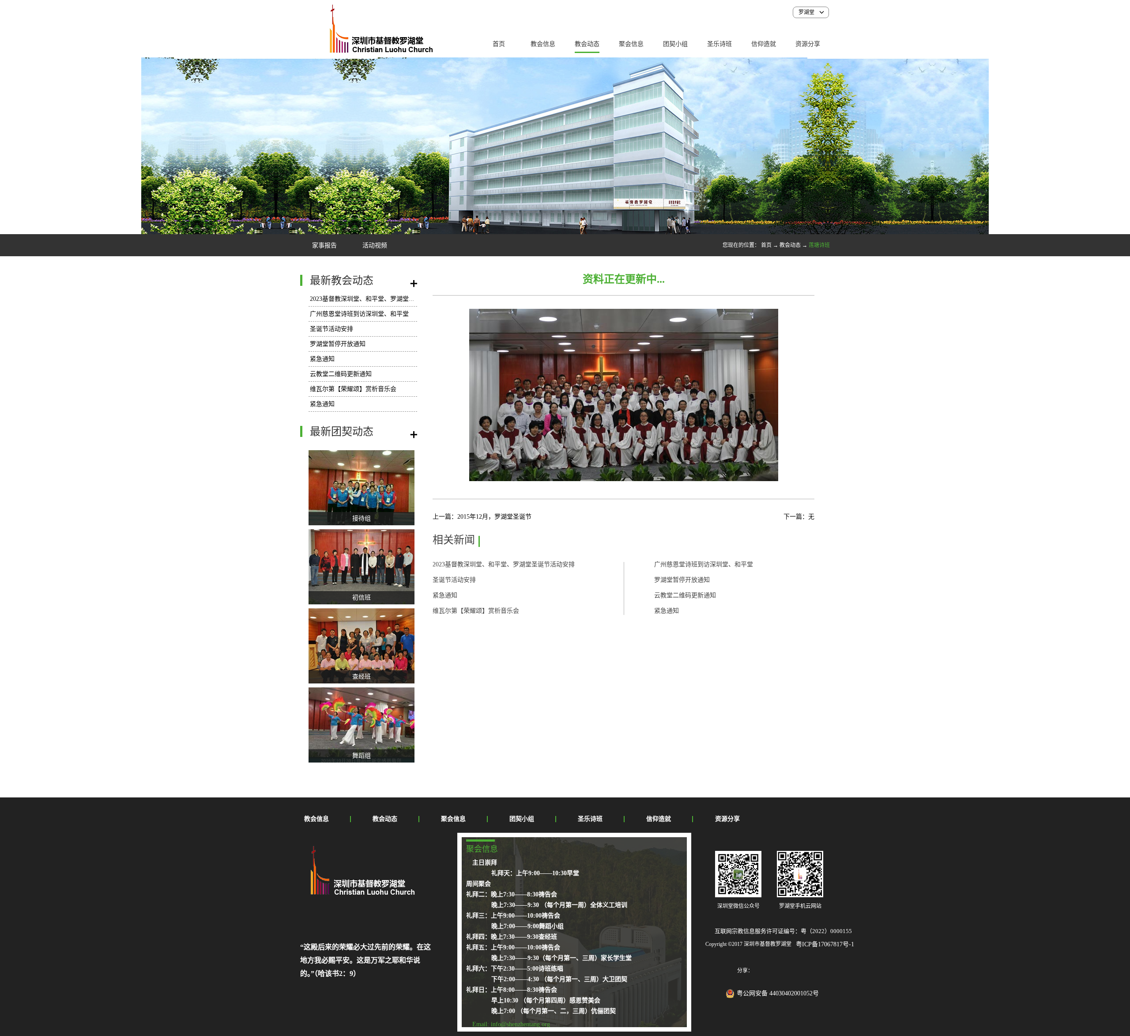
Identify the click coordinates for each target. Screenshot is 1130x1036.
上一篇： (482, 516)
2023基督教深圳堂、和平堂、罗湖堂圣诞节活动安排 (381, 299)
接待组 (361, 518)
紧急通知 (322, 359)
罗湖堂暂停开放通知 (337, 344)
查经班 (361, 676)
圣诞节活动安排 (331, 329)
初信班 (361, 597)
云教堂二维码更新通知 (341, 374)
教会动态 (790, 245)
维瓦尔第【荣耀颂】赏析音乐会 (353, 389)
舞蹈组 (361, 755)
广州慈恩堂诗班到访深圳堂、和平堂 (359, 314)
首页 (499, 44)
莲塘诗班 (819, 245)
